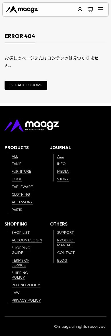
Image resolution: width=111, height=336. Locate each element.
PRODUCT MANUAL (66, 242)
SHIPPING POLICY (20, 275)
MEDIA (63, 171)
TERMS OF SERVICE (20, 262)
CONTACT (66, 252)
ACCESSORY (22, 202)
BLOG (62, 260)
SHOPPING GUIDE (21, 250)
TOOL (17, 179)
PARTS (17, 209)
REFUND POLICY (26, 285)
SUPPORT (65, 232)
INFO (61, 163)
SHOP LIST (21, 232)
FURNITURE (21, 171)
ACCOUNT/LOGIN (27, 240)
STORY (63, 179)
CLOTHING (21, 194)
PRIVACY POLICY (26, 300)
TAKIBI (17, 163)
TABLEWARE (22, 186)
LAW (16, 292)
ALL (15, 156)
